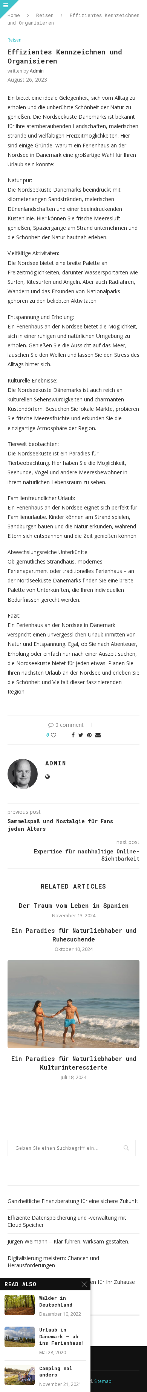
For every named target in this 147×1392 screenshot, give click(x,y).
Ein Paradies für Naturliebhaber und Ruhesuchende (73, 934)
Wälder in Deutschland (55, 1301)
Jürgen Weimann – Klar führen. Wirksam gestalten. (68, 1241)
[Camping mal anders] (20, 1375)
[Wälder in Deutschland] (20, 1305)
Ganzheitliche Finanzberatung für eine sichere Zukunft (73, 1201)
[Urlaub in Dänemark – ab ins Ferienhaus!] (20, 1337)
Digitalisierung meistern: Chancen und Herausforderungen (53, 1261)
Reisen (45, 15)
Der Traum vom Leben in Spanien (74, 905)
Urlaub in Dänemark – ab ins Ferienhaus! (61, 1336)
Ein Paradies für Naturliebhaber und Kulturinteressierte (73, 1062)
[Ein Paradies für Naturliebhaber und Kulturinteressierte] (73, 1004)
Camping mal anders (55, 1371)
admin (37, 71)
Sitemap (103, 1381)
